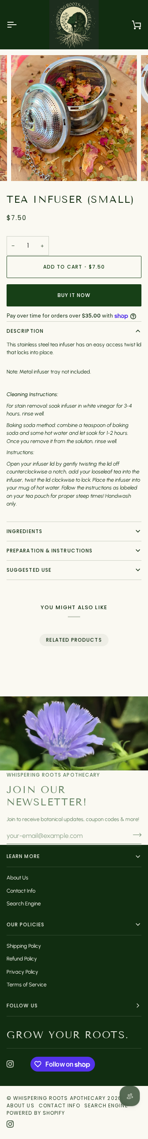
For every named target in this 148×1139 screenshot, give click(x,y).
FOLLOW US (22, 1005)
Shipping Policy (24, 946)
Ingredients (24, 531)
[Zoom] (26, 165)
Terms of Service (26, 984)
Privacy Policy (22, 972)
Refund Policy (22, 959)
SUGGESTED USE (29, 569)
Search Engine (24, 903)
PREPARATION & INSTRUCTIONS (49, 550)
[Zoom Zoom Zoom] (74, 118)
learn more (23, 856)
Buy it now (74, 295)
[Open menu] (19, 24)
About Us (17, 878)
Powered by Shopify (36, 1112)
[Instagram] (10, 1064)
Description (25, 330)
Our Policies (25, 924)
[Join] (134, 834)
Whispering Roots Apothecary (59, 1098)
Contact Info (21, 891)
